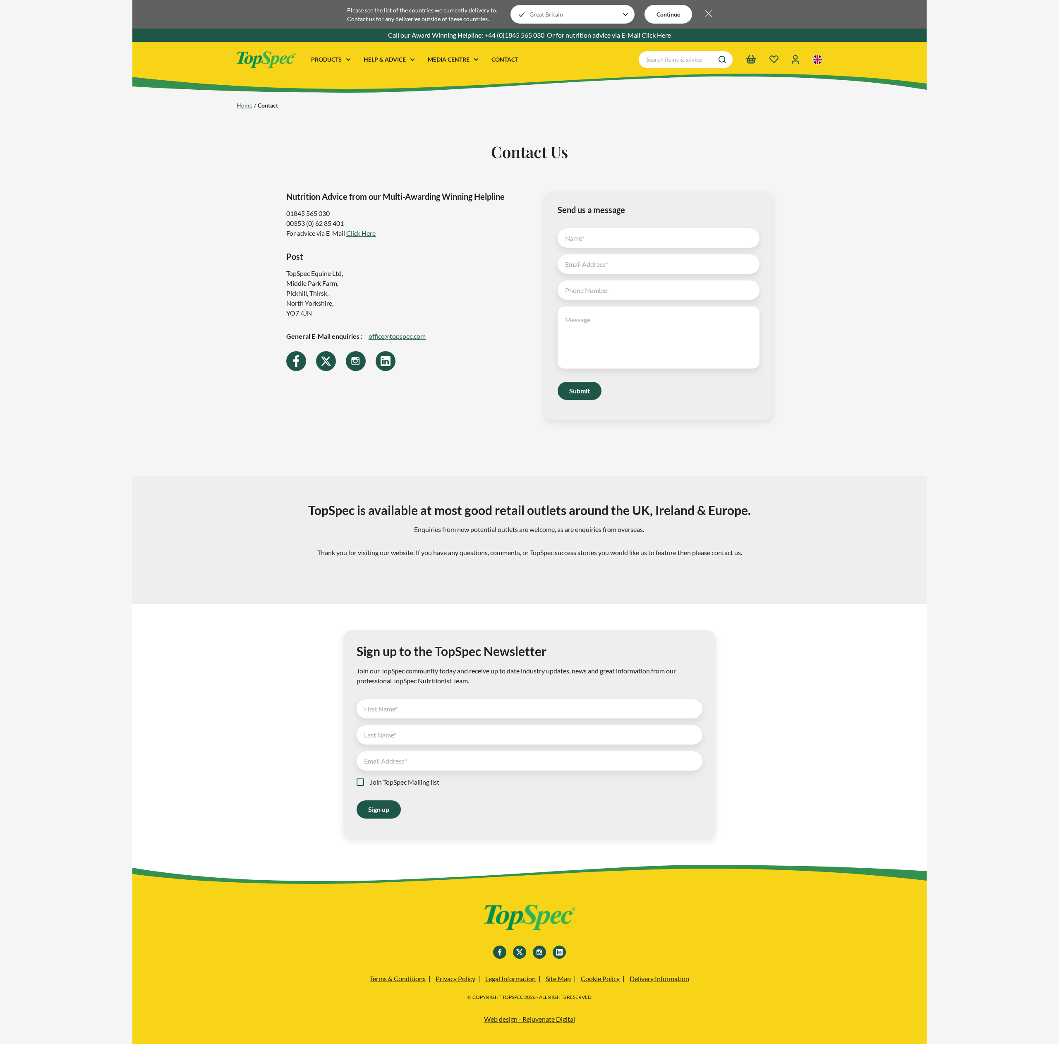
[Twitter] (326, 361)
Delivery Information (659, 978)
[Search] (722, 59)
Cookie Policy (600, 978)
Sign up (378, 809)
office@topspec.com (397, 336)
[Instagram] (356, 361)
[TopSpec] (529, 918)
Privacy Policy (455, 978)
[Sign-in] (795, 59)
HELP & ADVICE (385, 59)
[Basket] (751, 59)
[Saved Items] (774, 59)
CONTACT (504, 59)
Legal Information (510, 978)
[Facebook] (296, 361)
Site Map (558, 978)
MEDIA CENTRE (449, 59)
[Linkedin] (385, 361)
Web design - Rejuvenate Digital (529, 1019)
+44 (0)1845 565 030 (514, 35)
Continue (668, 14)
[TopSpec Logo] (266, 59)
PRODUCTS (327, 59)
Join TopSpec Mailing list (404, 782)
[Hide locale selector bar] (708, 14)
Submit (579, 391)
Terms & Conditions (398, 978)
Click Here (656, 35)
